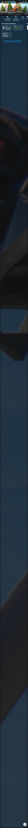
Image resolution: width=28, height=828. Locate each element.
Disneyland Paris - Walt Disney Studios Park (14, 14)
